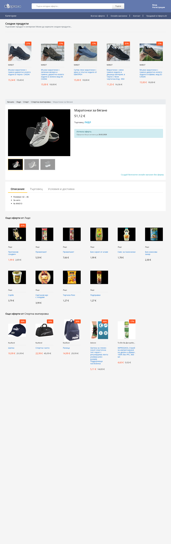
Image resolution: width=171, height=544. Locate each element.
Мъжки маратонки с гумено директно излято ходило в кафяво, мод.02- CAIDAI (140, 73)
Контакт (136, 16)
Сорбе (11, 295)
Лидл (18, 102)
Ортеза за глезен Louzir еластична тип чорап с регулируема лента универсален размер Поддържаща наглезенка (99, 356)
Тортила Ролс (69, 295)
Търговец (36, 189)
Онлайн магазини (119, 16)
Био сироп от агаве (99, 252)
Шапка (11, 348)
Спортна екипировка (41, 102)
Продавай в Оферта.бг (156, 16)
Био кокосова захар (151, 253)
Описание (18, 189)
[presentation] (2, 63)
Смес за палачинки (126, 252)
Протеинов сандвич (13, 253)
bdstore (93, 343)
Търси (118, 6)
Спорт (26, 102)
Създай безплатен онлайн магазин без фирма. (142, 174)
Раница (66, 348)
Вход (154, 5)
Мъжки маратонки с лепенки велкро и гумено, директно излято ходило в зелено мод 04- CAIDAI (41, 74)
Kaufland (11, 343)
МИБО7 (33, 65)
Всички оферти (98, 16)
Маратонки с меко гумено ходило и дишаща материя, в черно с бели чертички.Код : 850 (105, 74)
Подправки (95, 295)
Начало (10, 102)
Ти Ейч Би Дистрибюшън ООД (126, 343)
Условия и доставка (61, 189)
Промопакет (41, 252)
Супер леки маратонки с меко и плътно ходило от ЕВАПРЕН (74, 72)
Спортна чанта (42, 348)
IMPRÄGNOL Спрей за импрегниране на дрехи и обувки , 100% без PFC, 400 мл (126, 352)
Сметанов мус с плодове (42, 296)
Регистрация (158, 7)
